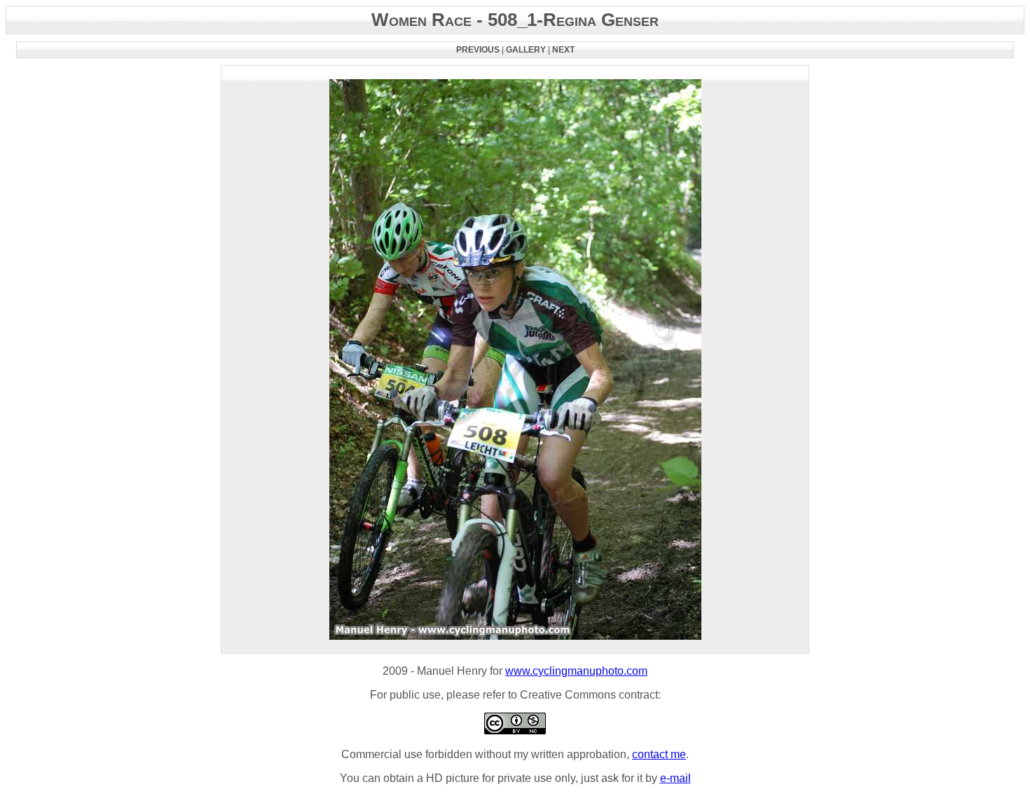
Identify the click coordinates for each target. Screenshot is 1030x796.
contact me (659, 754)
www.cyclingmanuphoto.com (576, 671)
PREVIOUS (478, 50)
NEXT (563, 50)
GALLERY (526, 50)
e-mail (675, 778)
